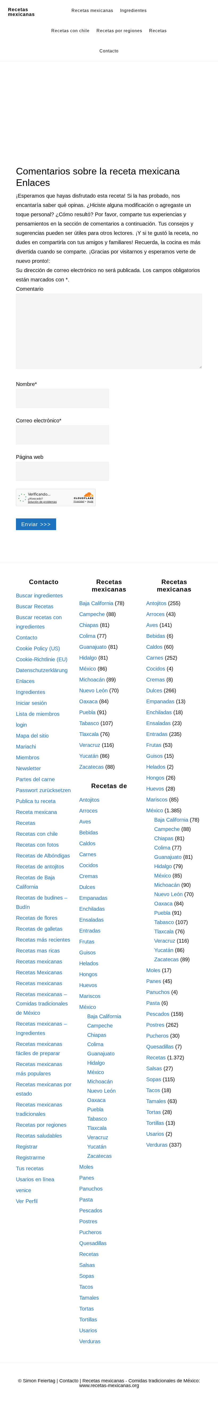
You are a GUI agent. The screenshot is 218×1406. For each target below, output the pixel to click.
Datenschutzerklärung (42, 670)
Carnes (87, 854)
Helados (88, 963)
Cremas (88, 876)
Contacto (26, 637)
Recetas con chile (37, 834)
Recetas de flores (36, 918)
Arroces (88, 811)
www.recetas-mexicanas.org (109, 1385)
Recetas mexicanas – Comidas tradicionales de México (42, 1003)
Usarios (88, 1330)
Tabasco (89, 723)
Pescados (90, 1210)
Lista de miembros (38, 714)
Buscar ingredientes (39, 595)
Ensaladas (91, 920)
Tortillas (88, 1319)
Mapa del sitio (32, 736)
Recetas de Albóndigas (43, 856)
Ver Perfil (26, 1201)
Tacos (86, 1287)
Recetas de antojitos (40, 867)
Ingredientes (30, 692)
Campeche (92, 614)
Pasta (86, 1200)
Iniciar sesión (31, 703)
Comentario (29, 289)
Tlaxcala (89, 734)
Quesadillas (93, 1243)
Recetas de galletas (39, 929)
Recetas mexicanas (21, 12)
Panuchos (91, 1189)
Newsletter (28, 768)
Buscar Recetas (34, 606)
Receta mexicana (36, 812)
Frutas (86, 942)
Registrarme (30, 1157)
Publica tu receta (36, 801)
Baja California (96, 603)
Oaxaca (88, 701)
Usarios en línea (35, 1179)
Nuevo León (93, 690)
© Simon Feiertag (36, 1380)
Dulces (87, 887)
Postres (88, 1221)
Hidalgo (88, 658)
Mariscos (89, 996)
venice (23, 1190)
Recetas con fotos (37, 845)
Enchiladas (92, 909)
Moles (86, 1167)
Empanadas (93, 898)
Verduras (89, 1341)
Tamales (89, 1298)
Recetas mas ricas (38, 951)
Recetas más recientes (43, 940)
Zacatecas (91, 767)
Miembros (27, 757)
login (21, 725)
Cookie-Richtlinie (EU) (42, 659)
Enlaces (25, 681)
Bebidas (88, 832)
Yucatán (88, 756)
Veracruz (89, 745)
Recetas (25, 823)
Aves (85, 822)
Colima (87, 636)
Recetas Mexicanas (39, 972)
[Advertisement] (109, 110)
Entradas (89, 931)
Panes (86, 1178)
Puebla (87, 712)
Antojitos (89, 800)
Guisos (87, 952)
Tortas (86, 1309)
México (87, 669)
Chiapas (88, 625)
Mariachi (26, 747)
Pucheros (90, 1232)
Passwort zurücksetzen (43, 790)
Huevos (88, 985)
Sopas (86, 1276)
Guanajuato (93, 647)
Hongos (88, 974)
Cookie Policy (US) (38, 648)
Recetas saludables (39, 1136)
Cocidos (88, 865)
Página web (29, 457)
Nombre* (26, 384)
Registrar (26, 1147)
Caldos (87, 843)
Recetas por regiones (41, 1125)
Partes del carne (35, 779)
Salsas (87, 1265)
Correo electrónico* (38, 420)
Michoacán (92, 680)
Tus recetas (30, 1168)
